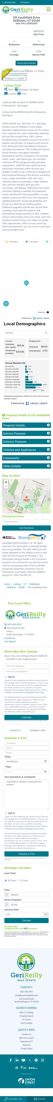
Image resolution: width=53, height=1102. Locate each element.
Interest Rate (11, 909)
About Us (26, 1045)
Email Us (26, 2)
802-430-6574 (10, 2)
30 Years (11, 880)
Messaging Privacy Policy (35, 692)
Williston (11, 587)
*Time (7, 766)
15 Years (24, 880)
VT (24, 584)
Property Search (26, 1016)
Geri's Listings (26, 1023)
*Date (7, 756)
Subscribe (26, 717)
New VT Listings (26, 1012)
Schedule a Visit (37, 730)
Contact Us (9, 638)
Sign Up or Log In (26, 1038)
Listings (17, 584)
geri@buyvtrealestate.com (26, 995)
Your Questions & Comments (20, 776)
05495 (22, 587)
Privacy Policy (18, 692)
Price (7, 889)
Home (7, 584)
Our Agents (10, 641)
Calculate (26, 920)
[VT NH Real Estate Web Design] (26, 1081)
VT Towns (26, 1019)
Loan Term (10, 873)
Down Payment (12, 899)
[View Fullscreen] (6, 492)
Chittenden (34, 584)
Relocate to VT (26, 1041)
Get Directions (27, 528)
